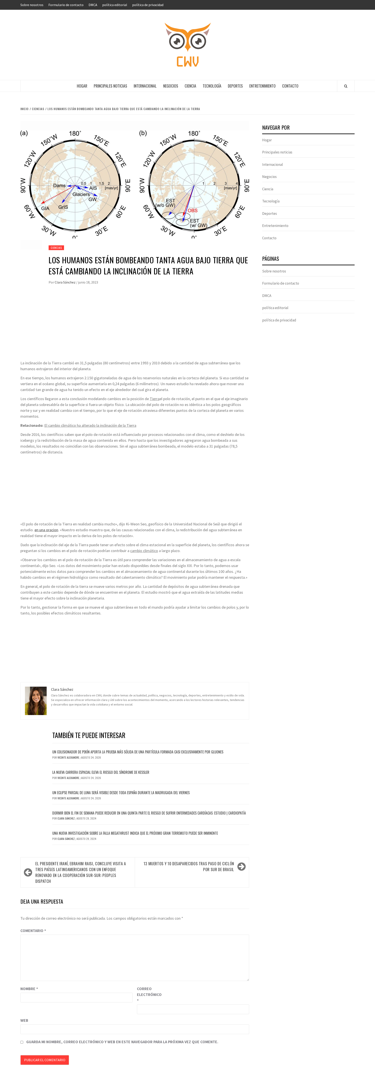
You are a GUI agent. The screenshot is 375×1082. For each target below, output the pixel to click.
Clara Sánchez (65, 282)
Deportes (235, 86)
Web (24, 1020)
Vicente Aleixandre (69, 757)
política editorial (114, 5)
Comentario (33, 930)
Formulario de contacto (66, 5)
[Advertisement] (134, 327)
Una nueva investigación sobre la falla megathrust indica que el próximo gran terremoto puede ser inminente (135, 833)
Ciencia (190, 86)
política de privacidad (147, 5)
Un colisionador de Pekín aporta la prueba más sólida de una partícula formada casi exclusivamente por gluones (137, 751)
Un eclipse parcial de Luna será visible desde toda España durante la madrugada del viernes (121, 792)
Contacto (290, 86)
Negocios (170, 86)
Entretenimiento (262, 86)
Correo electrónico (148, 994)
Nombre (29, 988)
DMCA (93, 5)
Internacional (145, 86)
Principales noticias (110, 86)
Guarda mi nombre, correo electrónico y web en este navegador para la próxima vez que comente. (122, 1041)
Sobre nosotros (31, 5)
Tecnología (212, 86)
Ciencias (56, 247)
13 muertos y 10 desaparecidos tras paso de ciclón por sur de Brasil (189, 866)
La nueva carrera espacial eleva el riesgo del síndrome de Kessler (100, 772)
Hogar (82, 86)
